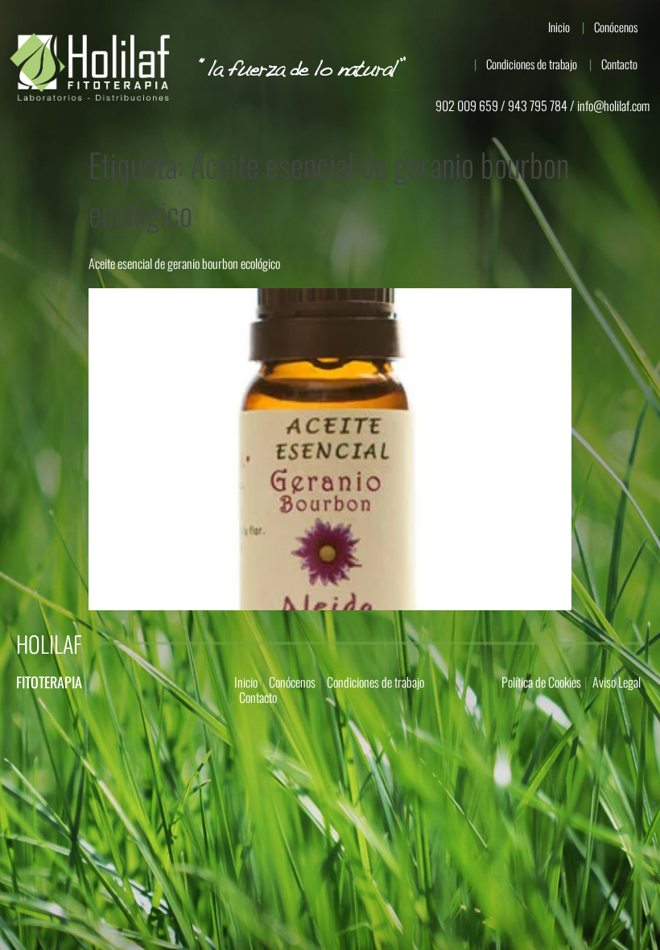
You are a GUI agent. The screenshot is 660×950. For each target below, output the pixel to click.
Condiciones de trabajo (531, 63)
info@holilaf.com (613, 105)
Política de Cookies (541, 682)
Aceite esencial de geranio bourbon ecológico (184, 263)
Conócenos (615, 26)
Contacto (619, 63)
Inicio (559, 26)
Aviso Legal (616, 682)
